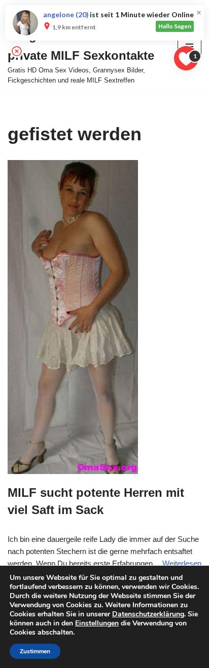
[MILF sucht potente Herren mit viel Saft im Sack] (104, 317)
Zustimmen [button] (35, 651)
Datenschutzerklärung (148, 614)
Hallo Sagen (174, 26)
